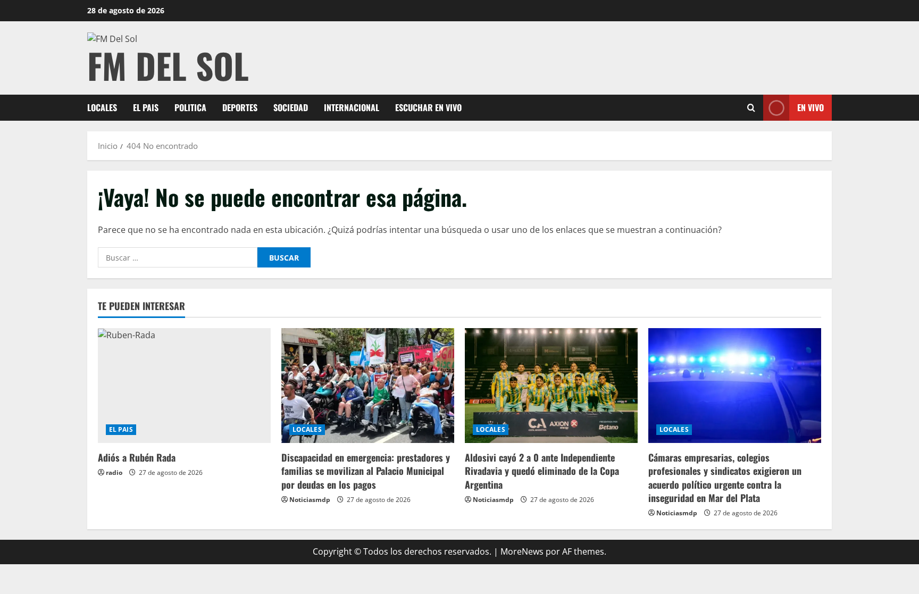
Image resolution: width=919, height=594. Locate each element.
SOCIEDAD (290, 107)
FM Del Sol (168, 65)
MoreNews (522, 551)
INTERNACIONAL (351, 107)
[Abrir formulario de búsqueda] (751, 107)
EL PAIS (145, 107)
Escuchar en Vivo (428, 107)
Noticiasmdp (309, 499)
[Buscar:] (177, 257)
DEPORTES (239, 107)
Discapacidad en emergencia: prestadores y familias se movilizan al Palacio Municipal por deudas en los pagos (365, 470)
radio (114, 472)
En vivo (810, 107)
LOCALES (102, 107)
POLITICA (190, 107)
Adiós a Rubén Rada (137, 457)
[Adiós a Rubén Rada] (184, 386)
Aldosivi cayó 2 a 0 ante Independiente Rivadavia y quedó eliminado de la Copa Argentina (542, 470)
